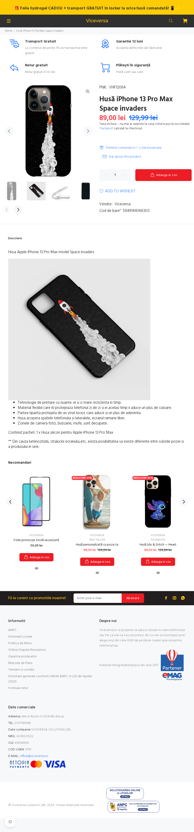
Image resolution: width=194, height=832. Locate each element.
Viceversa (123, 204)
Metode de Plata (20, 663)
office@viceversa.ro (34, 756)
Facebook (158, 540)
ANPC (12, 630)
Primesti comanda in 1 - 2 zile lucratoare (134, 148)
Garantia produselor (22, 656)
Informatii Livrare (20, 636)
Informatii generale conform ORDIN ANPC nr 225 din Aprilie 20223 (50, 679)
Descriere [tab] (15, 238)
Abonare (132, 598)
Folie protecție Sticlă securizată (36, 540)
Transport (106, 128)
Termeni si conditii (21, 669)
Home (8, 31)
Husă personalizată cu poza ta (97, 544)
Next (87, 130)
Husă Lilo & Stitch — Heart (158, 544)
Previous (9, 130)
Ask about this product (125, 157)
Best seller (97, 540)
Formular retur (18, 688)
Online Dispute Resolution (27, 650)
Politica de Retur (20, 643)
